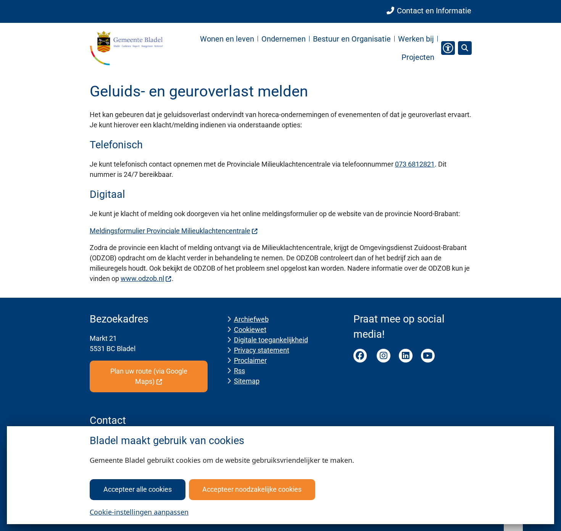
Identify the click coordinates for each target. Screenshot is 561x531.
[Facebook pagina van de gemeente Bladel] (360, 356)
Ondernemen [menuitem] (283, 38)
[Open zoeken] (465, 48)
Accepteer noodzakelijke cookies (251, 489)
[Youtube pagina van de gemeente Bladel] (428, 356)
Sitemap (247, 381)
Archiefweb (251, 319)
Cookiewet (250, 330)
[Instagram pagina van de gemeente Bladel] (383, 356)
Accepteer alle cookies (137, 489)
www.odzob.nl (142, 278)
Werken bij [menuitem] (416, 38)
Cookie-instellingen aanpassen (139, 512)
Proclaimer (250, 360)
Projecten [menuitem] (417, 57)
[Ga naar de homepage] (126, 48)
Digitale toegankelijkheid (271, 340)
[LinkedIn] (406, 356)
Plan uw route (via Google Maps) (148, 376)
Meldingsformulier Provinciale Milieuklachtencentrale (170, 231)
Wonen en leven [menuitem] (227, 38)
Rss (239, 371)
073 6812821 (415, 164)
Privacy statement (261, 350)
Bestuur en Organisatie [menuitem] (352, 38)
